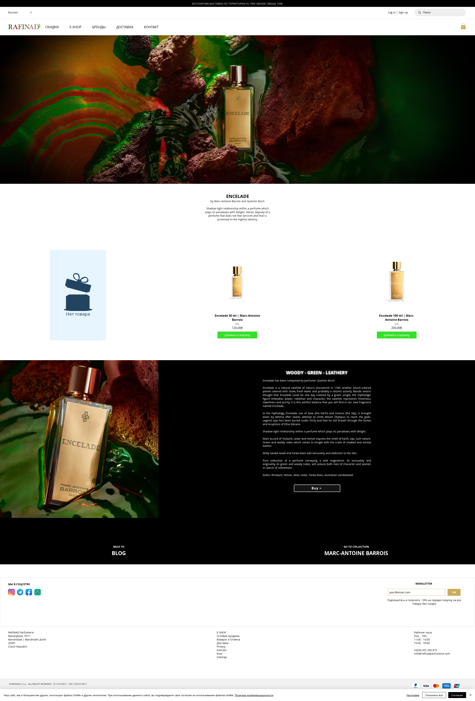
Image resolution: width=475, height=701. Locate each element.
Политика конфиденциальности (254, 695)
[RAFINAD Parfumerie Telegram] (20, 592)
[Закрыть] (470, 695)
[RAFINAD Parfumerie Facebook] (29, 592)
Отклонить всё (434, 695)
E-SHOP (222, 632)
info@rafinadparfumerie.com (432, 653)
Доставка (223, 643)
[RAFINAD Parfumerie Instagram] (11, 592)
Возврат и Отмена (229, 639)
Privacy (221, 646)
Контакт (222, 650)
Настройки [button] (413, 695)
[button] (463, 26)
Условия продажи (228, 636)
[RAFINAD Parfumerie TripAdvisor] (37, 592)
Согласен (457, 695)
